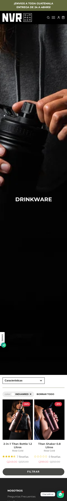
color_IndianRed (11, 393)
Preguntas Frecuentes (21, 496)
